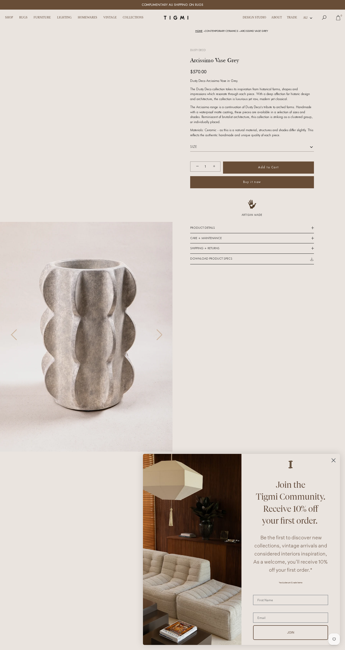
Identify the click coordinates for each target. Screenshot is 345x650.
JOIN (290, 632)
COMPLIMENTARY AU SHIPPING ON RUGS (172, 4)
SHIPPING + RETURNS (204, 248)
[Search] (324, 17)
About (276, 17)
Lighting (64, 17)
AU (305, 17)
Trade (292, 17)
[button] (13, 334)
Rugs (23, 17)
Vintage (110, 17)
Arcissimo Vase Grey (254, 31)
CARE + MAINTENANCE (206, 238)
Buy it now (252, 182)
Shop (9, 17)
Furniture (42, 17)
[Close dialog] (333, 460)
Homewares (87, 17)
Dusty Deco (198, 50)
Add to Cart (268, 167)
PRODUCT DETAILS (202, 227)
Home (199, 31)
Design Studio (254, 17)
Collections (133, 17)
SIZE (193, 147)
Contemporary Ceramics (221, 31)
